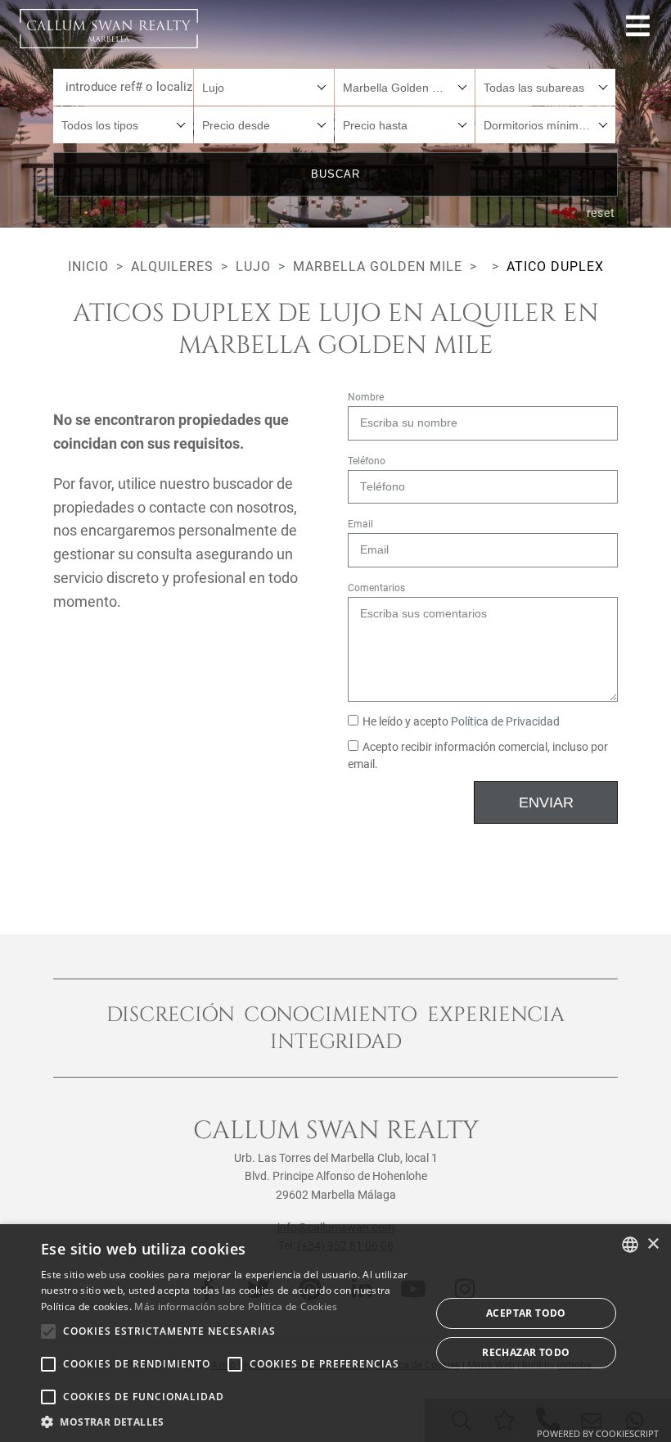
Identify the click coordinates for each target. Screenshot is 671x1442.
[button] (230, 1421)
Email (360, 524)
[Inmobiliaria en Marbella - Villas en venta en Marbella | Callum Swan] (109, 28)
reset (601, 212)
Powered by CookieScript (598, 1433)
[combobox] (264, 87)
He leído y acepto (461, 722)
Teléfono (366, 461)
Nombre (366, 397)
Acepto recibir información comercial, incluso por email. (478, 756)
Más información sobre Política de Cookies (235, 1306)
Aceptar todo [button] (526, 1313)
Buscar (335, 174)
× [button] (652, 1244)
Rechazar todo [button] (526, 1352)
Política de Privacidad (505, 722)
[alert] (335, 1333)
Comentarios (376, 588)
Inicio (88, 266)
